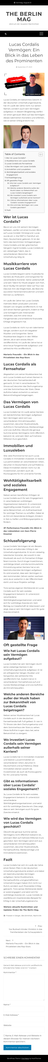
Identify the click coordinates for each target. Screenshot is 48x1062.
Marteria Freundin (12, 354)
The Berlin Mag (24, 17)
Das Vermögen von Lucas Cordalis (21, 166)
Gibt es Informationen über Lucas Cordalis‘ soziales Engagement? (23, 201)
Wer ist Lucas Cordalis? (16, 158)
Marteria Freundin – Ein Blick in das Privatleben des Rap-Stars (22, 943)
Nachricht (37, 916)
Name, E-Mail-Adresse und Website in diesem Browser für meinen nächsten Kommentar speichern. (22, 1039)
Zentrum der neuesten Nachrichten (24, 24)
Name (6, 1004)
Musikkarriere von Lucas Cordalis (20, 161)
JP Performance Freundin (16, 528)
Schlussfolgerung (13, 178)
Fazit (9, 210)
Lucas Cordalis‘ (14, 233)
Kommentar (9, 972)
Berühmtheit (26, 916)
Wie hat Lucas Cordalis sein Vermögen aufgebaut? (25, 184)
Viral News (25, 1058)
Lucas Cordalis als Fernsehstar (19, 164)
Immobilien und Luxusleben (18, 169)
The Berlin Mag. (31, 910)
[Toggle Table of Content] (39, 155)
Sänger (18, 916)
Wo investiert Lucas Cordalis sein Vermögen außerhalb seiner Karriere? (25, 196)
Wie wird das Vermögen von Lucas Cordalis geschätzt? (24, 206)
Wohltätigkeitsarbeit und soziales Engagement (21, 173)
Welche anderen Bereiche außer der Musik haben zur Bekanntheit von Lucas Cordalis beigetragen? (24, 190)
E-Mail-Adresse (11, 1015)
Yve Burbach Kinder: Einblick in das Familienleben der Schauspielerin (25, 929)
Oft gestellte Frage (15, 180)
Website (7, 1025)
